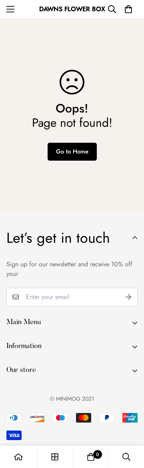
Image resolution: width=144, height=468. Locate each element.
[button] (128, 9)
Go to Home (72, 151)
